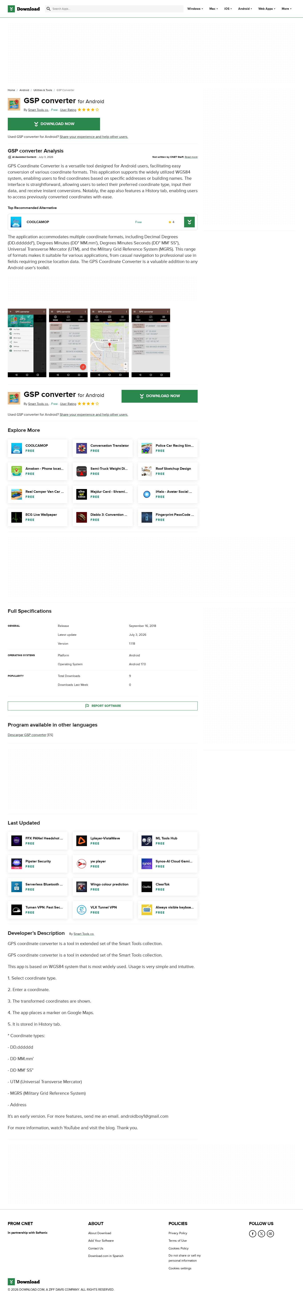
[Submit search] (48, 8)
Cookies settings (180, 1268)
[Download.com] (24, 8)
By (36, 110)
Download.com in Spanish (106, 1256)
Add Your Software (101, 1241)
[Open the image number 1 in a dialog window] (68, 343)
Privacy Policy (178, 1233)
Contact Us (95, 1248)
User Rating (68, 110)
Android (244, 8)
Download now (58, 124)
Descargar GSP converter (27, 735)
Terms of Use (178, 1241)
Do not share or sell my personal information (185, 1258)
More (285, 9)
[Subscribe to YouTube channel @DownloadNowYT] (270, 1233)
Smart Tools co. (84, 934)
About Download (99, 1233)
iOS (226, 8)
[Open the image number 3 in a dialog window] (151, 343)
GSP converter (64, 101)
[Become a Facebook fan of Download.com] (252, 1233)
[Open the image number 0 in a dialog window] (27, 343)
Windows (194, 8)
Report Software (106, 706)
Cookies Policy (179, 1248)
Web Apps (265, 8)
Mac (212, 8)
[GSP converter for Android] (14, 104)
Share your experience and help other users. (94, 137)
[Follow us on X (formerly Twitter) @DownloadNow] (261, 1233)
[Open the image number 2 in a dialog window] (109, 343)
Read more (191, 157)
